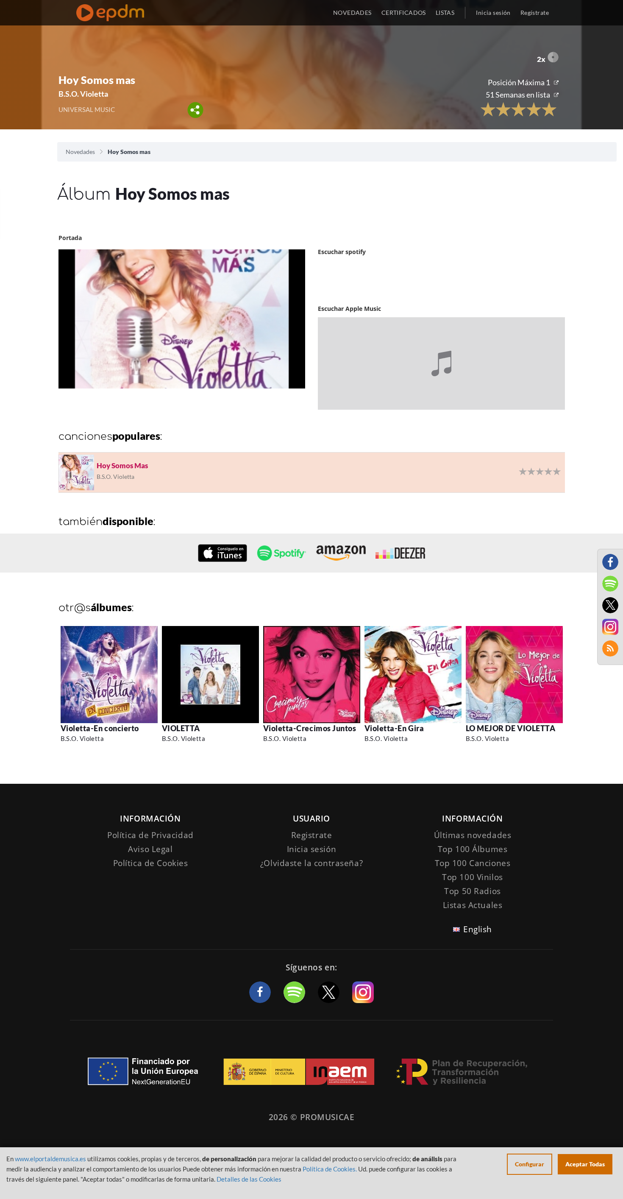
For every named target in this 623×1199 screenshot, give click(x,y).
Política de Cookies (150, 863)
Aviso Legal (150, 849)
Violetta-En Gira (394, 728)
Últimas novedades (473, 835)
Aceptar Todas (585, 1164)
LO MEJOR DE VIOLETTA (511, 728)
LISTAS (445, 12)
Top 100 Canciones (473, 863)
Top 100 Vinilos (472, 877)
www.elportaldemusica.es (50, 1159)
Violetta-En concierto (100, 728)
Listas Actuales (473, 905)
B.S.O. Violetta (82, 738)
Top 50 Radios (472, 891)
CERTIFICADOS (403, 12)
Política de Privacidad (150, 835)
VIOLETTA (181, 728)
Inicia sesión (493, 12)
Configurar (529, 1164)
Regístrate (534, 12)
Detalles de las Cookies (249, 1179)
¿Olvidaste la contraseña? (311, 863)
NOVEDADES (352, 12)
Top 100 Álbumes (473, 849)
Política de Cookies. (330, 1169)
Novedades (80, 151)
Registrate (311, 835)
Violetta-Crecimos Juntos (309, 728)
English (477, 929)
